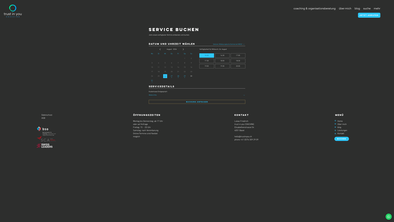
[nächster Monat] (183, 49)
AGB (43, 118)
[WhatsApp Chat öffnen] (389, 217)
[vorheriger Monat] (160, 49)
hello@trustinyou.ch (243, 136)
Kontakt (340, 133)
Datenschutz (46, 115)
